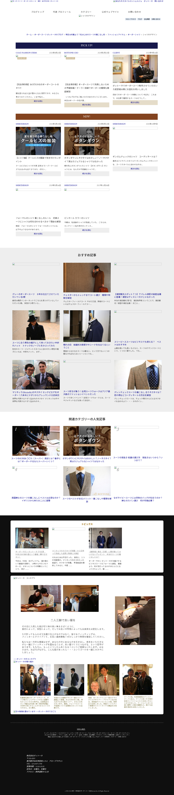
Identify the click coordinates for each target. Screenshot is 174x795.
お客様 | (86, 735)
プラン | (61, 735)
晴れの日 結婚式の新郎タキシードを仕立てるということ (86, 346)
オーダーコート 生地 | (76, 735)
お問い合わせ (134, 12)
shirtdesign (22, 124)
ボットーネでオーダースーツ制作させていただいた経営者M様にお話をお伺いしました (135, 88)
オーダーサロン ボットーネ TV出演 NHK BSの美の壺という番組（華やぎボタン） (31, 554)
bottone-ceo (71, 53)
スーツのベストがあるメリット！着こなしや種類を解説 (87, 500)
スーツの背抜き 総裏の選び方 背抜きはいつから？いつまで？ (138, 459)
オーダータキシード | (103, 733)
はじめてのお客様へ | (51, 735)
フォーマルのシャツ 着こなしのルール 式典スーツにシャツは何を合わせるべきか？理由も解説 (38, 220)
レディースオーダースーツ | (79, 733)
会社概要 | (92, 735)
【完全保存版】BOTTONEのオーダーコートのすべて (37, 86)
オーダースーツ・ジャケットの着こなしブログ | (85, 737)
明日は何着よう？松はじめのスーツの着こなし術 (85, 35)
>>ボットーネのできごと (45, 711)
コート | (113, 733)
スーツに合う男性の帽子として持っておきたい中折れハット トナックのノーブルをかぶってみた (35, 344)
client (116, 53)
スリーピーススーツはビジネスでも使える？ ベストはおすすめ (137, 343)
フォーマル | (92, 733)
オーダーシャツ (134, 35)
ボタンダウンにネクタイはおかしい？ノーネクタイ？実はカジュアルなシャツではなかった (86, 160)
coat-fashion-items (26, 53)
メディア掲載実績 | (109, 735)
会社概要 (147, 19)
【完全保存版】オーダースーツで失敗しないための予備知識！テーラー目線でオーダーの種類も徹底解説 (86, 88)
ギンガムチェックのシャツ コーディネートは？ (135, 157)
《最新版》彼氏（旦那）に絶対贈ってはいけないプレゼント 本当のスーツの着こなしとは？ (105, 554)
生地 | (66, 735)
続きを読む (38, 101)
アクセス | (99, 735)
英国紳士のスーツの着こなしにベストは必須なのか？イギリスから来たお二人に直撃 (36, 499)
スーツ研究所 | (106, 737)
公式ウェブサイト (110, 12)
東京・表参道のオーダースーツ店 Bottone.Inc (85, 791)
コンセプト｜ (54, 733)
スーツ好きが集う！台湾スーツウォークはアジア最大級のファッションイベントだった (86, 393)
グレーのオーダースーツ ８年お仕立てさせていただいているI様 (35, 295)
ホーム (29, 35)
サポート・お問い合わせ (118, 737)
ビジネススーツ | (64, 733)
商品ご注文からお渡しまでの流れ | (59, 737)
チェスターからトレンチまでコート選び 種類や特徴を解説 (86, 296)
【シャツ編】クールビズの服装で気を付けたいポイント (38, 160)
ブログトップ (37, 12)
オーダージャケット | (123, 733)
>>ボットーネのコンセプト (25, 659)
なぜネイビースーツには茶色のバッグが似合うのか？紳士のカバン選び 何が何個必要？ (138, 499)
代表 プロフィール (62, 12)
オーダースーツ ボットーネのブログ (48, 35)
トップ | (46, 733)
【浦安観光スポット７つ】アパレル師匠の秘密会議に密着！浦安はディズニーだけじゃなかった (137, 295)
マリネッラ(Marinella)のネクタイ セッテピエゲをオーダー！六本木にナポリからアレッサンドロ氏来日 (35, 393)
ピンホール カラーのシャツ (76, 218)
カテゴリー (86, 12)
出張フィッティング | (122, 735)
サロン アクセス (131, 19)
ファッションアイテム (116, 35)
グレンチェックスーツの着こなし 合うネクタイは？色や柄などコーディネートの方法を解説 (138, 393)
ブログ (140, 19)
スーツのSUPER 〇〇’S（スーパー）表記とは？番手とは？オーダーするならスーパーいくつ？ (36, 460)
